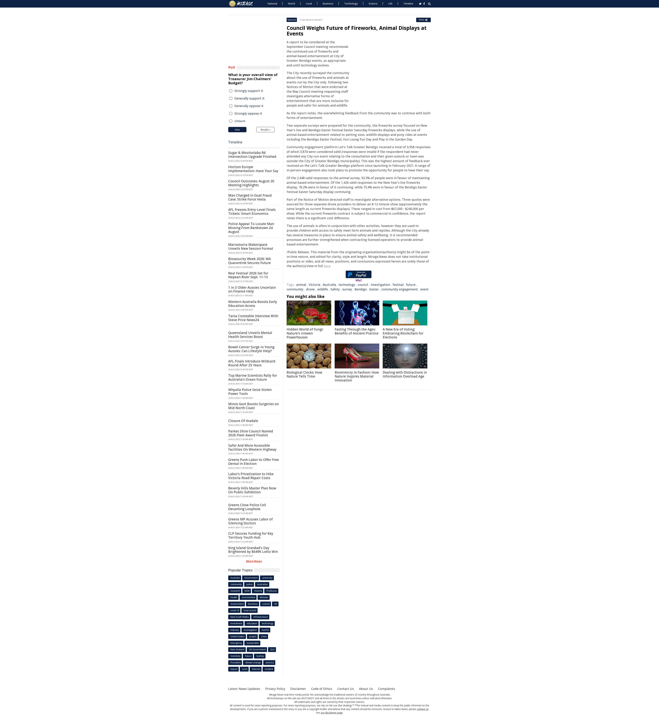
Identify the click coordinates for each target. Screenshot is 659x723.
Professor (272, 590)
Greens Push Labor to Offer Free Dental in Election (253, 461)
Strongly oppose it (248, 113)
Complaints (386, 689)
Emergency (236, 642)
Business (328, 3)
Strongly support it (248, 91)
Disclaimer (298, 689)
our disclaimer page (332, 712)
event (424, 289)
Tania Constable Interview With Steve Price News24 (253, 318)
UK (275, 603)
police (249, 584)
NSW (247, 590)
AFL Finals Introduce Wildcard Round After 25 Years (251, 363)
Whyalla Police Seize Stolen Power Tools (250, 391)
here (327, 266)
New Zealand (237, 649)
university (267, 577)
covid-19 (234, 610)
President (235, 662)
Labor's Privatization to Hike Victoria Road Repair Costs (251, 476)
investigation (380, 285)
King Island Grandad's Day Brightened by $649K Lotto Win (253, 550)
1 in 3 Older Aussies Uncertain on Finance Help (252, 289)
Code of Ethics (321, 689)
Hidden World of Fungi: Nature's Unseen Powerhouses (305, 333)
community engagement (399, 289)
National (272, 3)
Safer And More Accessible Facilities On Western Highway (252, 447)
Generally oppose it (248, 106)
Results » (265, 129)
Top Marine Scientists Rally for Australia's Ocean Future (252, 377)
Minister (264, 597)
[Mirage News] (242, 4)
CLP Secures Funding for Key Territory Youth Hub (250, 535)
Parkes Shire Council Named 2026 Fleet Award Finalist (250, 433)
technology (347, 285)
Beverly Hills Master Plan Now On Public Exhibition (252, 490)
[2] (356, 705)
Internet (256, 669)
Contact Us (345, 689)
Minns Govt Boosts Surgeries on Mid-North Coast (253, 406)
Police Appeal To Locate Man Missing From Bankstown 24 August (251, 228)
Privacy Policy (275, 689)
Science (373, 3)
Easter (374, 289)
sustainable (253, 642)
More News (254, 561)
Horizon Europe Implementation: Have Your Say (253, 169)
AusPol (265, 629)
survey (347, 289)
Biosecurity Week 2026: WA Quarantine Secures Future (249, 261)
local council (250, 610)
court (244, 669)
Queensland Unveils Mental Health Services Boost (250, 335)
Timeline (408, 3)
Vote (237, 129)
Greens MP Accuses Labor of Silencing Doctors (250, 521)
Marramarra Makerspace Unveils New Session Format (250, 246)
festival (398, 285)
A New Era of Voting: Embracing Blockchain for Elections (403, 333)
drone (310, 289)
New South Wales (239, 616)
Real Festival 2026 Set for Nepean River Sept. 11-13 (248, 275)
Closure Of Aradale (243, 421)
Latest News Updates (244, 689)
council (363, 285)
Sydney (260, 655)
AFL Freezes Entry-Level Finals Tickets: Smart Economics (252, 211)
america (269, 662)
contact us (423, 709)
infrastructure (260, 616)
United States (237, 636)
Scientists (235, 655)
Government (251, 577)
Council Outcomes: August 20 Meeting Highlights (251, 183)
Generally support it (249, 98)
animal (301, 285)
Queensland (237, 603)
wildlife (322, 289)
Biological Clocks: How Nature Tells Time (304, 374)
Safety (335, 289)
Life (390, 3)
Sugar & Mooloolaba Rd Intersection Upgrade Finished (252, 154)
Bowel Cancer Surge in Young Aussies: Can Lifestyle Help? (251, 349)
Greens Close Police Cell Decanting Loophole (247, 507)
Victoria (314, 285)
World (291, 3)
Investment (236, 623)
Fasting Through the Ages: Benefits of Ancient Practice (356, 331)
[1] (353, 705)
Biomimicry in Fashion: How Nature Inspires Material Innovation (357, 376)
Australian (262, 584)
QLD (272, 649)
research (235, 590)
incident (269, 669)
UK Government (257, 649)
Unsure (239, 121)
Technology (351, 3)
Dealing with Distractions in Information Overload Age (405, 374)
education (252, 623)
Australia (329, 285)
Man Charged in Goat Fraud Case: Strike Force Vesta (250, 197)
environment (248, 597)
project (252, 636)
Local (309, 3)
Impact (233, 669)
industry (234, 629)
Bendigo (361, 289)
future (410, 285)
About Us (366, 689)
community (295, 289)
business (253, 603)
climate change (253, 662)
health (233, 597)
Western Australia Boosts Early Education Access (252, 303)
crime (264, 636)
